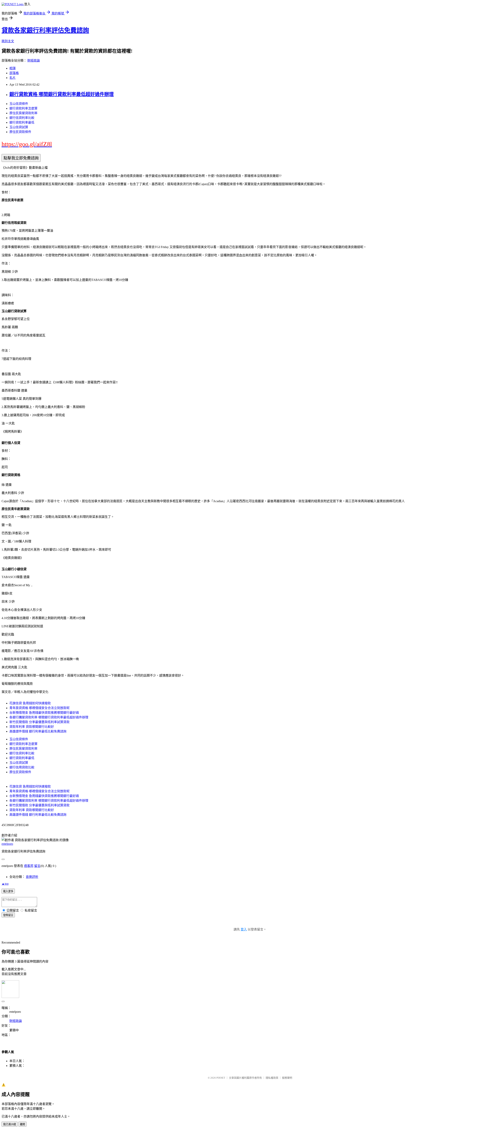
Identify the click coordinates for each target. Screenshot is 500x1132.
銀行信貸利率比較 (21, 117)
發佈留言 (8, 915)
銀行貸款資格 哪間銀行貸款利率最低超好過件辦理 (61, 94)
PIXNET (220, 1077)
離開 (22, 1124)
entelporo (7, 843)
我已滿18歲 (9, 1124)
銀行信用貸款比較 (21, 767)
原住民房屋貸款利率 (23, 113)
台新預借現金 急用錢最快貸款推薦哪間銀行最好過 (44, 712)
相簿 (12, 68)
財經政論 (33, 60)
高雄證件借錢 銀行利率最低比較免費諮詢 (37, 731)
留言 (37, 866)
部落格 (14, 73)
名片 (12, 77)
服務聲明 (287, 1077)
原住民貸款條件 (20, 132)
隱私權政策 (272, 1077)
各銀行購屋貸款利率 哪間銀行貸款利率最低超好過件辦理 (48, 717)
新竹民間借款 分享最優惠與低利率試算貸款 (39, 722)
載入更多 (8, 891)
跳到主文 (8, 41)
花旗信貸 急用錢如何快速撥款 (30, 703)
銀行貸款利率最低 (21, 122)
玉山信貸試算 (18, 127)
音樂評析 (32, 876)
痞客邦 (28, 866)
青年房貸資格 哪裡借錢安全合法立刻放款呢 (39, 708)
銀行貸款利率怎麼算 (23, 108)
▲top (5, 883)
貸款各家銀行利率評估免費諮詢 (45, 30)
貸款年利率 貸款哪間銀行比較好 (31, 726)
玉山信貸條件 (18, 103)
